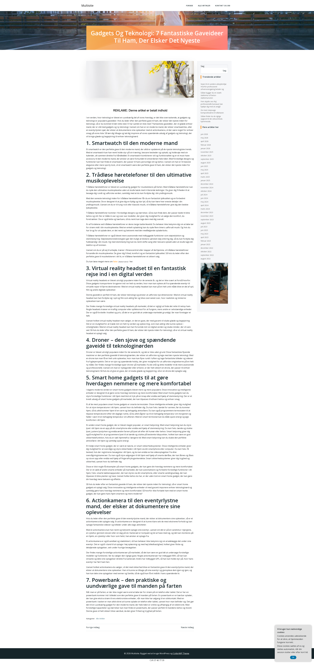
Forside (189, 5)
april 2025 (204, 173)
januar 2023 (205, 244)
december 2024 (207, 184)
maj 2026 (204, 138)
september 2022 (207, 255)
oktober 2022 (206, 251)
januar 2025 (205, 180)
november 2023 (207, 216)
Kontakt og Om (222, 5)
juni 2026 (204, 134)
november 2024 (207, 187)
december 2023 (207, 212)
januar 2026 (205, 148)
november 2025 (207, 152)
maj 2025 (204, 170)
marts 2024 (205, 209)
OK (293, 657)
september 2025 (207, 159)
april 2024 (204, 205)
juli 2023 (204, 226)
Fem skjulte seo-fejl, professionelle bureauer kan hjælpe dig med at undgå (212, 104)
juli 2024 (204, 194)
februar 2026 (206, 145)
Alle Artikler (204, 5)
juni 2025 (204, 166)
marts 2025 (205, 177)
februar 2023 (206, 241)
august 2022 (205, 258)
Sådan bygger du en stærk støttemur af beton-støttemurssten (211, 95)
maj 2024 (204, 202)
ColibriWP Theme (181, 653)
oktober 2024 (206, 191)
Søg (202, 66)
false (115, 261)
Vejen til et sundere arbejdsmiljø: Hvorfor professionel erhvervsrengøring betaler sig (214, 86)
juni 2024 (204, 198)
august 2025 (205, 162)
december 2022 (207, 248)
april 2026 (204, 141)
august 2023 (205, 223)
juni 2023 (204, 230)
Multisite (87, 5)
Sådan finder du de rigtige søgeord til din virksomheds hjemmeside (211, 119)
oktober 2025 (206, 155)
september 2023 (207, 219)
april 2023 (204, 237)
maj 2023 (204, 234)
